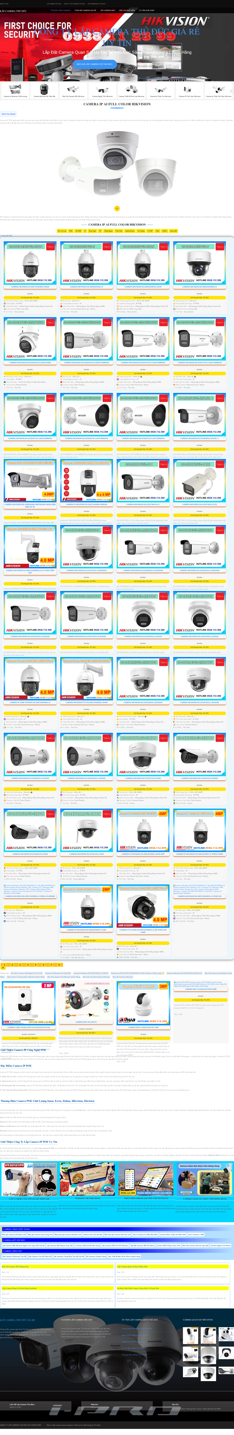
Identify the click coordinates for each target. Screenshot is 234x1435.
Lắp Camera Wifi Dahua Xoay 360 (60, 1245)
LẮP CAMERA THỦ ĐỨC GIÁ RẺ (17, 1320)
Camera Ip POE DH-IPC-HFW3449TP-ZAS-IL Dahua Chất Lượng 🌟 (137, 973)
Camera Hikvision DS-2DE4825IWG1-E (86, 287)
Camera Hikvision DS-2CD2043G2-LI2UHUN (86, 778)
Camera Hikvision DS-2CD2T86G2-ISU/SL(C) (184, 973)
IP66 (70, 231)
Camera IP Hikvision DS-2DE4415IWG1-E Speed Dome (199, 854)
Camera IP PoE (6, 236)
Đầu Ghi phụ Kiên (127, 10)
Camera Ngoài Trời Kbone (220, 1245)
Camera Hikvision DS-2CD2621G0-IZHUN (30, 854)
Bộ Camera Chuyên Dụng (96, 1256)
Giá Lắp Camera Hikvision (123, 977)
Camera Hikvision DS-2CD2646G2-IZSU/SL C (199, 438)
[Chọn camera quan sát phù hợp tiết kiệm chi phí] (231, 91)
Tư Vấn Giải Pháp (146, 10)
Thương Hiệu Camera (60, 10)
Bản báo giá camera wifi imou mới (118, 1234)
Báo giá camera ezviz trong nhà (40, 1234)
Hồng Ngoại (108, 231)
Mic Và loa (62, 231)
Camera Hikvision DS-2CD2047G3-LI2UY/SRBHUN (143, 438)
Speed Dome (129, 231)
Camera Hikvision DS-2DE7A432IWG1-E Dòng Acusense (30, 896)
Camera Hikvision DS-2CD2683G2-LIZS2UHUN (143, 570)
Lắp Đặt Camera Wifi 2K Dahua (142, 1245)
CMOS (164, 231)
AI (85, 231)
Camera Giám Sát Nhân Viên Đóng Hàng (205, 1198)
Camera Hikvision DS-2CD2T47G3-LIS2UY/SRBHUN (200, 363)
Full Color (119, 231)
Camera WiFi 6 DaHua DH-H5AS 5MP (201, 989)
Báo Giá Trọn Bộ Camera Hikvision (96, 977)
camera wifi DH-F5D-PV (86, 1022)
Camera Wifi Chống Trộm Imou (168, 1245)
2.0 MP (150, 231)
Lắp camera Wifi (107, 10)
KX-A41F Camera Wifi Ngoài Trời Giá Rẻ (26, 973)
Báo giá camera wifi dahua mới (14, 1234)
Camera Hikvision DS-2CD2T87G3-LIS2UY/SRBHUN (143, 363)
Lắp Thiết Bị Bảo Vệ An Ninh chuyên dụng (124, 1256)
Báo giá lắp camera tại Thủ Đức (95, 64)
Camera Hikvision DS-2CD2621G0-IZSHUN (199, 778)
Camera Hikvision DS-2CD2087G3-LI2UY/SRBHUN (86, 438)
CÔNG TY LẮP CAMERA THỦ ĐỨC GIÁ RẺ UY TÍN (117, 36)
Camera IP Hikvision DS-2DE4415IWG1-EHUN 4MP (143, 854)
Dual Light (92, 231)
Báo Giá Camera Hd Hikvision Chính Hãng (63, 977)
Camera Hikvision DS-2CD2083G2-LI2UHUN (30, 778)
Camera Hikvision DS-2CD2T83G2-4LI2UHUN (30, 636)
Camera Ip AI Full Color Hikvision (117, 103)
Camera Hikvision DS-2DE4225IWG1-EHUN (143, 287)
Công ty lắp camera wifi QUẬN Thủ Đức (137, 1328)
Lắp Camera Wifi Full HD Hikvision (115, 1245)
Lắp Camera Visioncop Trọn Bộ (14, 1256)
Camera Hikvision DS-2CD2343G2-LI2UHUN (199, 636)
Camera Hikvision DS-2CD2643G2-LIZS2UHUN (199, 570)
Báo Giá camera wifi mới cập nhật (195, 1245)
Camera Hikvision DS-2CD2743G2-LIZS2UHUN (86, 570)
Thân (157, 231)
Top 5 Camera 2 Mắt (196, 1234)
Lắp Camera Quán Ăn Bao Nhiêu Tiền (132, 1266)
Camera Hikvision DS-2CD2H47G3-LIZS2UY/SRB (30, 363)
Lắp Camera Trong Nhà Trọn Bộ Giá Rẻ (69, 1256)
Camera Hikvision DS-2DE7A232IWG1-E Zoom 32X (199, 896)
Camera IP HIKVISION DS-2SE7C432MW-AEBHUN (86, 504)
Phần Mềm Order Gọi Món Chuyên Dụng (146, 1198)
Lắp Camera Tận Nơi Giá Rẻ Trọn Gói (29, 1198)
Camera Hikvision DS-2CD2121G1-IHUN (86, 854)
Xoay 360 (173, 231)
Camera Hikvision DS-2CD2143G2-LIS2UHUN (199, 702)
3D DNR (78, 231)
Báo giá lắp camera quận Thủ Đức (135, 1335)
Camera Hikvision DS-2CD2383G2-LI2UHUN (143, 636)
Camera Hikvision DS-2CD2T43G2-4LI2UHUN (86, 636)
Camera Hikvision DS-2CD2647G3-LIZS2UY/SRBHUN (86, 363)
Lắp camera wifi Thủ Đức (97, 4)
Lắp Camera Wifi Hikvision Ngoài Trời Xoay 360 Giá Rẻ (23, 1245)
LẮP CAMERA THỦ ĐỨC (13, 11)
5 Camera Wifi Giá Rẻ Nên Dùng (87, 1245)
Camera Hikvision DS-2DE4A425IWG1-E (199, 287)
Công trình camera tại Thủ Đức (134, 1342)
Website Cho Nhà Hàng (87, 1198)
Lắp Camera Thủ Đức (54, 4)
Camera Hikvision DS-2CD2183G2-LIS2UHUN (143, 702)
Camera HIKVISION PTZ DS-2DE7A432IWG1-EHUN (86, 702)
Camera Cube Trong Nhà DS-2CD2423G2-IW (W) (28, 1027)
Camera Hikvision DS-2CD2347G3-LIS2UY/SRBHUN (30, 438)
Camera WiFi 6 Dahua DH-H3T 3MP (143, 1027)
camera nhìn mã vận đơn (93, 1234)
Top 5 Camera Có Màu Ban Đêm (145, 1234)
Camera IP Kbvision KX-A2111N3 (58, 973)
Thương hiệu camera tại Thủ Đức (135, 1355)
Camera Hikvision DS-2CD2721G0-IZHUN (143, 778)
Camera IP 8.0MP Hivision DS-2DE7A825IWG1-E (30, 702)
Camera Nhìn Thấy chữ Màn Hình (173, 1234)
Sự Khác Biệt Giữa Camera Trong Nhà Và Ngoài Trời (138, 1288)
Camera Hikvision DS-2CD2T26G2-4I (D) (199, 504)
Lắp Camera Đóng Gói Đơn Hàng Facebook (19, 1288)
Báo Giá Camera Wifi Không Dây (15, 1266)
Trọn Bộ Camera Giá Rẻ (85, 10)
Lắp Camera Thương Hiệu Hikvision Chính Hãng (25, 977)
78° (100, 231)
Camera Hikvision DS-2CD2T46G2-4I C (143, 504)
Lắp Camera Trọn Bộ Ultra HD (40, 1256)
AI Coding (140, 231)
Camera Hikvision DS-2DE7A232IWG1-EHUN (30, 287)
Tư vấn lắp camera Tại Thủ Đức (134, 1348)
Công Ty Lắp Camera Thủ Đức (74, 4)
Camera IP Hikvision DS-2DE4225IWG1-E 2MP (86, 930)
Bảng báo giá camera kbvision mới (67, 1234)
